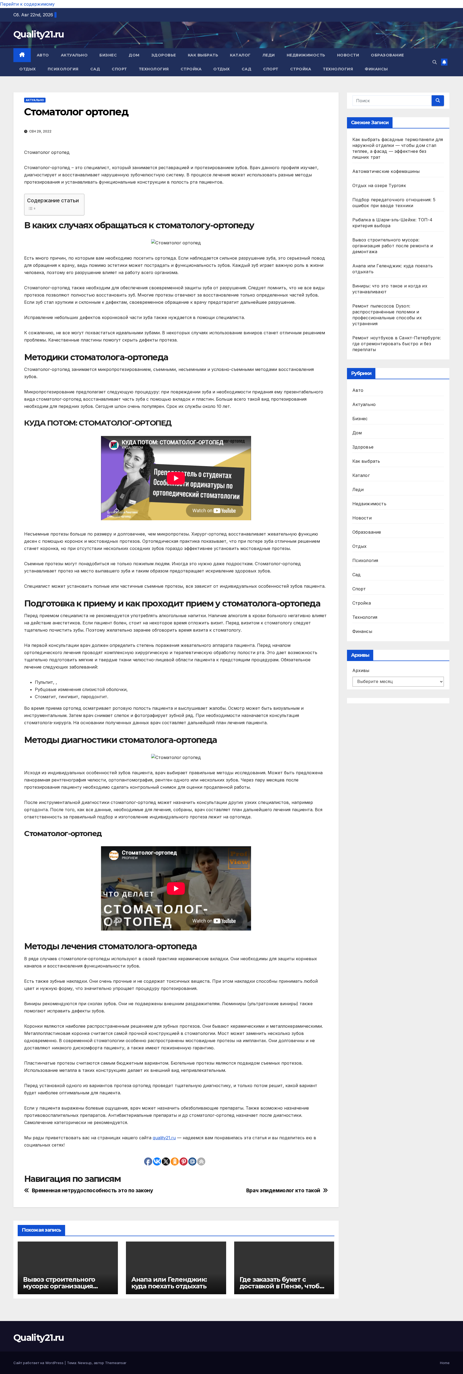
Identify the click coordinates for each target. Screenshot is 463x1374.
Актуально (74, 55)
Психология (63, 69)
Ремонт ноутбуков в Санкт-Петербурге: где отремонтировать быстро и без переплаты (396, 343)
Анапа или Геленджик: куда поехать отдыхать (169, 1283)
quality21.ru (164, 1137)
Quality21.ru (38, 34)
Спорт (119, 69)
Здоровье (163, 55)
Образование (387, 55)
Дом (134, 55)
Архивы (360, 670)
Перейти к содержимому (27, 4)
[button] (434, 62)
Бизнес (108, 55)
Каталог (240, 55)
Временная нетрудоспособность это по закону (92, 1190)
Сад (95, 69)
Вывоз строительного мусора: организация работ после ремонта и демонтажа (392, 245)
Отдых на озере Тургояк (379, 185)
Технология (154, 69)
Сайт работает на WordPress (39, 1363)
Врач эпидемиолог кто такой (283, 1190)
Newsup (85, 1363)
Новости (348, 55)
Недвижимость (306, 55)
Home (445, 1363)
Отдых (27, 69)
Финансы (376, 69)
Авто (43, 55)
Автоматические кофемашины (386, 171)
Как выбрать (203, 55)
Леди (269, 55)
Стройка (191, 69)
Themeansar (115, 1363)
